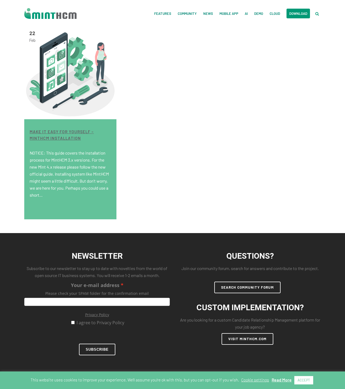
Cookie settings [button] (255, 379)
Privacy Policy (97, 314)
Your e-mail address (95, 285)
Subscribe (97, 349)
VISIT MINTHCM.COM (247, 339)
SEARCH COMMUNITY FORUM (247, 287)
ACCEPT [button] (304, 380)
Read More (282, 379)
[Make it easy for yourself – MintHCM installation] (70, 73)
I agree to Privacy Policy (100, 323)
